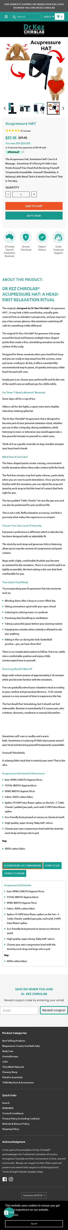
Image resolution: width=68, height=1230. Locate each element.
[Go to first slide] (63, 108)
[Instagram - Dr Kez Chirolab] (11, 1179)
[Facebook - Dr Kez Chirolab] (4, 1179)
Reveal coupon (54, 1010)
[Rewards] (9, 1212)
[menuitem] (14, 108)
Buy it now (34, 215)
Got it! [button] (34, 1223)
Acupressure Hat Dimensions (22, 865)
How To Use (52, 865)
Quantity (12, 187)
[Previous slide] (5, 108)
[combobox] (25, 16)
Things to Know (14, 873)
